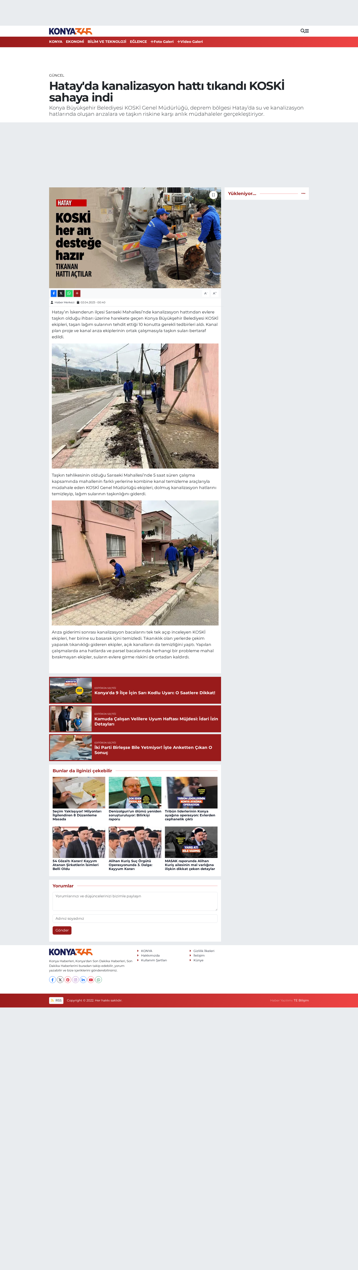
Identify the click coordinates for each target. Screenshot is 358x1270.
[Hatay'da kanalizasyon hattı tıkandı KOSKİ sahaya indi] (135, 237)
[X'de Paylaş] (61, 293)
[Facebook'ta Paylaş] (54, 293)
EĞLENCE (138, 42)
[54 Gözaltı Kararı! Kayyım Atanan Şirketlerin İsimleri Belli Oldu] (79, 842)
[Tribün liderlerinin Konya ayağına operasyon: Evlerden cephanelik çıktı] (191, 792)
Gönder (62, 930)
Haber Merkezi (65, 302)
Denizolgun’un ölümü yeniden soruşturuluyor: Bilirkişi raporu (135, 815)
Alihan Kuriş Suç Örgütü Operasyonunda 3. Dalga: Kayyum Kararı (130, 865)
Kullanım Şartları (154, 960)
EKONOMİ (75, 42)
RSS (58, 1000)
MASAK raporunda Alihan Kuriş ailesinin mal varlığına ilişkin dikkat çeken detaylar (190, 865)
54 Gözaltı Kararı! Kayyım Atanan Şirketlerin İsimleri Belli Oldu (76, 865)
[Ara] (303, 31)
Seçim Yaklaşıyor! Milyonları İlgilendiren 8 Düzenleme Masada (77, 815)
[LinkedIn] (83, 979)
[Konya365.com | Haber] (70, 31)
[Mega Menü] (307, 31)
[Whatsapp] (98, 979)
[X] (60, 979)
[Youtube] (90, 979)
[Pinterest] (67, 979)
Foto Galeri (164, 42)
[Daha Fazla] (77, 293)
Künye (198, 960)
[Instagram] (75, 979)
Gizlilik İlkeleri (204, 951)
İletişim (199, 955)
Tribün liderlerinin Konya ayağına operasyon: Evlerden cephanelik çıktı (190, 815)
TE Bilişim (301, 1000)
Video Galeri (191, 42)
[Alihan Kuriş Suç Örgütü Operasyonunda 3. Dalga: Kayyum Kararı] (135, 842)
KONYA (55, 42)
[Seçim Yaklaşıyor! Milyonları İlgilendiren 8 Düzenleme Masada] (79, 792)
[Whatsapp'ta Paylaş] (69, 293)
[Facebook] (52, 979)
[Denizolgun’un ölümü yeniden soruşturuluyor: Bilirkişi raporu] (135, 792)
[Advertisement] (179, 155)
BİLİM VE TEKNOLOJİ (107, 42)
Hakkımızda (150, 955)
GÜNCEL (56, 75)
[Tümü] (303, 193)
